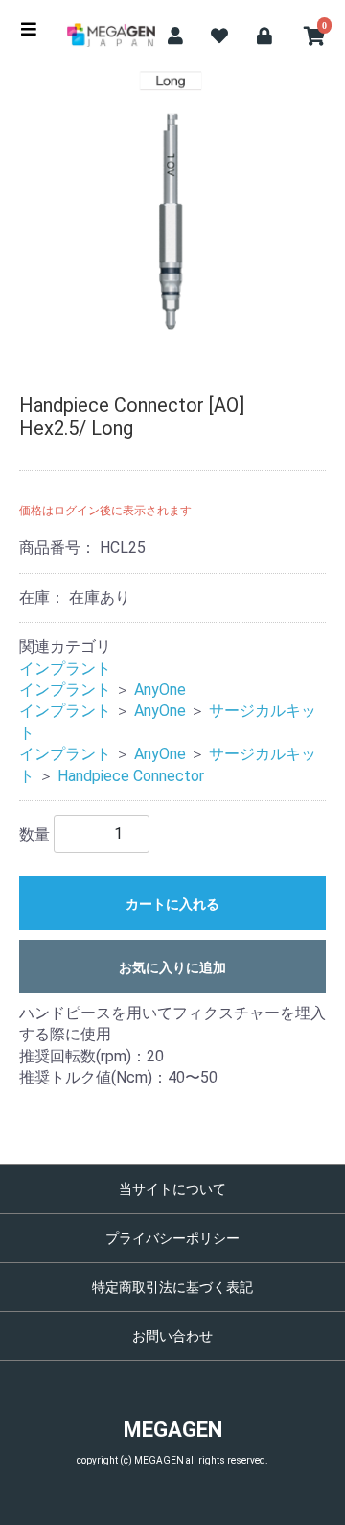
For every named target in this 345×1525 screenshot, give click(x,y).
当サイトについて (172, 1189)
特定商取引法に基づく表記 (172, 1287)
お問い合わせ (172, 1336)
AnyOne (160, 689)
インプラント (65, 668)
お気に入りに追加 (172, 967)
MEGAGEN (173, 1430)
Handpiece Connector (131, 776)
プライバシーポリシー (172, 1238)
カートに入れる (172, 904)
